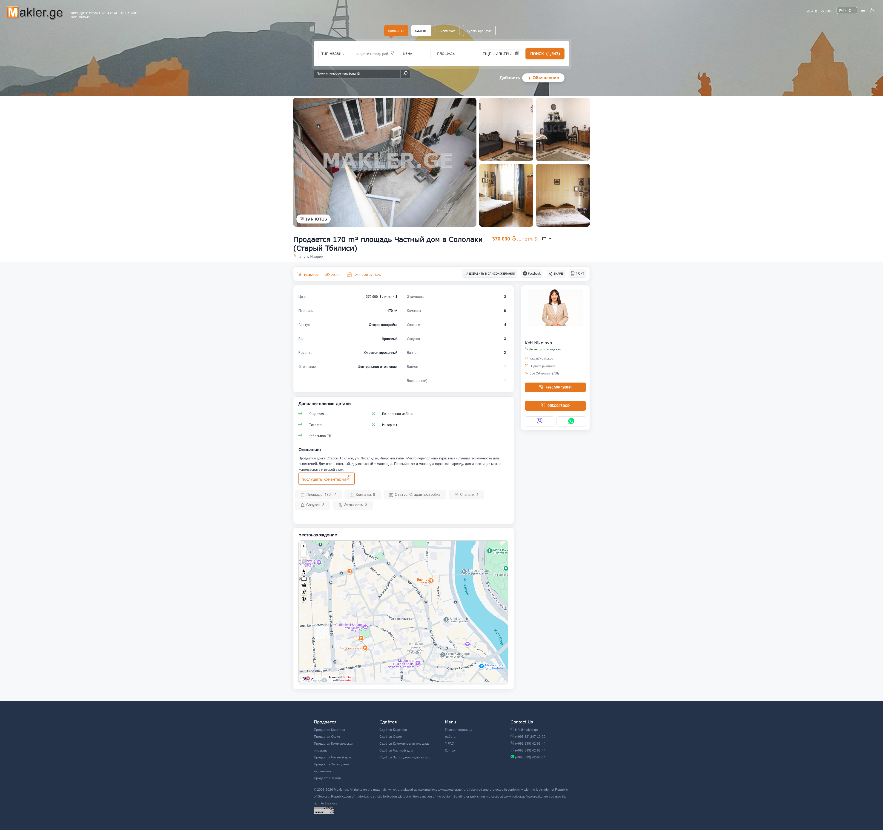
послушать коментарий (324, 479)
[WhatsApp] (571, 421)
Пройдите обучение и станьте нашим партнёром (104, 15)
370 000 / (380, 297)
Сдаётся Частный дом (396, 750)
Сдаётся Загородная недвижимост (405, 757)
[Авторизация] (872, 10)
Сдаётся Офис (390, 736)
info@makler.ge (526, 729)
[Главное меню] (862, 10)
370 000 (512, 239)
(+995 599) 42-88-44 (530, 743)
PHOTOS (316, 219)
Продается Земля (327, 778)
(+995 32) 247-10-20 (530, 736)
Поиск (545, 53)
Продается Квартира (329, 729)
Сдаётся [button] (421, 30)
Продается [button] (396, 30)
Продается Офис (327, 736)
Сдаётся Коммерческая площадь (404, 743)
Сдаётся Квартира (393, 729)
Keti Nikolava (538, 342)
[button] (447, 30)
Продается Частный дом (332, 757)
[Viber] (539, 421)
